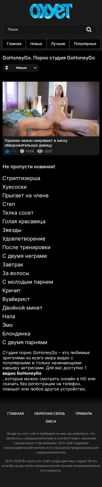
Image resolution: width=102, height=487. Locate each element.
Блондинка (16, 334)
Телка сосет (18, 213)
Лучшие (58, 43)
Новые (36, 43)
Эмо (7, 325)
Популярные (85, 43)
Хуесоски (14, 187)
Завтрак (12, 264)
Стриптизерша (21, 178)
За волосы (15, 273)
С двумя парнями (24, 342)
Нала (8, 316)
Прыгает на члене (25, 195)
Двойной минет (22, 308)
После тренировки (26, 247)
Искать (89, 29)
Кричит (11, 290)
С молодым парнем (27, 282)
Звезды (11, 230)
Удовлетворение (24, 239)
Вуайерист (16, 299)
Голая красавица (24, 221)
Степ (8, 204)
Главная (14, 43)
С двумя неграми (24, 256)
